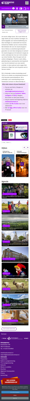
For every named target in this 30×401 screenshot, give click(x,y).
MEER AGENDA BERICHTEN (9, 328)
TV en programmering (7, 363)
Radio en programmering (8, 361)
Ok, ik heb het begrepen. (15, 392)
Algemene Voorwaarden (8, 371)
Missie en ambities (6, 367)
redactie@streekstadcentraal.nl (14, 91)
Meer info (15, 398)
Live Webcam (16, 8)
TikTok (15, 95)
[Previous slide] (1, 338)
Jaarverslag (4, 375)
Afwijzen (15, 395)
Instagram (8, 95)
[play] (13, 8)
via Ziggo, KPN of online (14, 108)
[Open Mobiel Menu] (26, 2)
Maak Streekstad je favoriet (22, 31)
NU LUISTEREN (20, 8)
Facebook (18, 93)
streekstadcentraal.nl (11, 101)
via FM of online (14, 103)
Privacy (3, 373)
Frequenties (4, 359)
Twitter (23, 93)
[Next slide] (28, 338)
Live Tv (25, 8)
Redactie (3, 365)
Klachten (3, 369)
